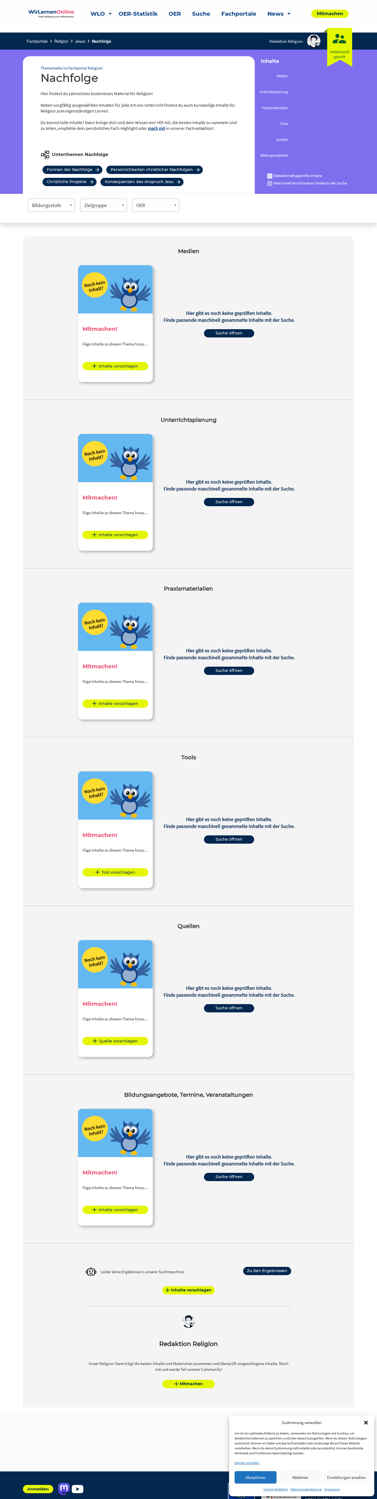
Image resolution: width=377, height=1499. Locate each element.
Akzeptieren (256, 1477)
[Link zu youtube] (77, 1489)
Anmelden (38, 1489)
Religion (61, 41)
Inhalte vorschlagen (118, 366)
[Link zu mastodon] (64, 1489)
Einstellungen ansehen (346, 1477)
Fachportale (37, 41)
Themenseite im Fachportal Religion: (72, 68)
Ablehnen (300, 1477)
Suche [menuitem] (201, 13)
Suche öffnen (229, 333)
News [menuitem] (275, 13)
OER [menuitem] (175, 13)
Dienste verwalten (247, 1463)
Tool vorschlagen (118, 872)
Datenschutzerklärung (306, 1489)
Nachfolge (101, 41)
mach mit (156, 128)
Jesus (80, 41)
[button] (366, 1422)
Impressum (332, 1489)
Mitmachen (191, 1383)
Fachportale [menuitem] (238, 13)
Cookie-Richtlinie (276, 1489)
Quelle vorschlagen (118, 1041)
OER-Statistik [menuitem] (138, 13)
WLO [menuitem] (98, 13)
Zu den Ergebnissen (267, 1270)
